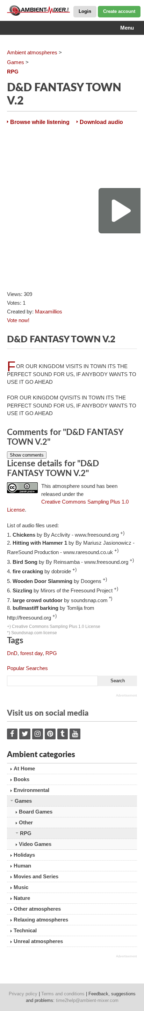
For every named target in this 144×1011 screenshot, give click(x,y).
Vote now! (18, 320)
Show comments (27, 455)
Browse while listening (40, 122)
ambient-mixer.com (42, 10)
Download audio (101, 122)
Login (85, 11)
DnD (12, 653)
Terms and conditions (63, 993)
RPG (51, 653)
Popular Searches (27, 668)
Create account (119, 11)
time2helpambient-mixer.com (87, 1000)
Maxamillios (48, 311)
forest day (31, 653)
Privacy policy (23, 993)
